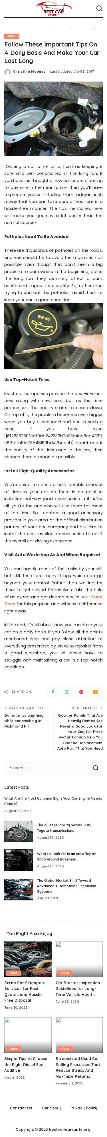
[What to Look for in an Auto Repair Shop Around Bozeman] (18, 860)
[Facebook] (52, 692)
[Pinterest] (81, 692)
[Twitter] (67, 692)
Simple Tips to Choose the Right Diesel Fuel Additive (25, 1064)
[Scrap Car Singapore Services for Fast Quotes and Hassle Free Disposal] (28, 959)
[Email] (95, 692)
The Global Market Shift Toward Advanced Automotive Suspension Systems (66, 885)
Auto (12, 36)
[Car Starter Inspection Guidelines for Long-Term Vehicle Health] (79, 959)
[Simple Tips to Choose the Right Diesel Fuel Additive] (28, 1035)
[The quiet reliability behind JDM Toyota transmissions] (18, 831)
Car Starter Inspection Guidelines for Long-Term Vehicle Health (78, 988)
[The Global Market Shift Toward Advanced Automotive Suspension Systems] (18, 889)
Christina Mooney (29, 71)
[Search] (99, 8)
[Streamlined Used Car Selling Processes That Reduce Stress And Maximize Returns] (79, 1035)
